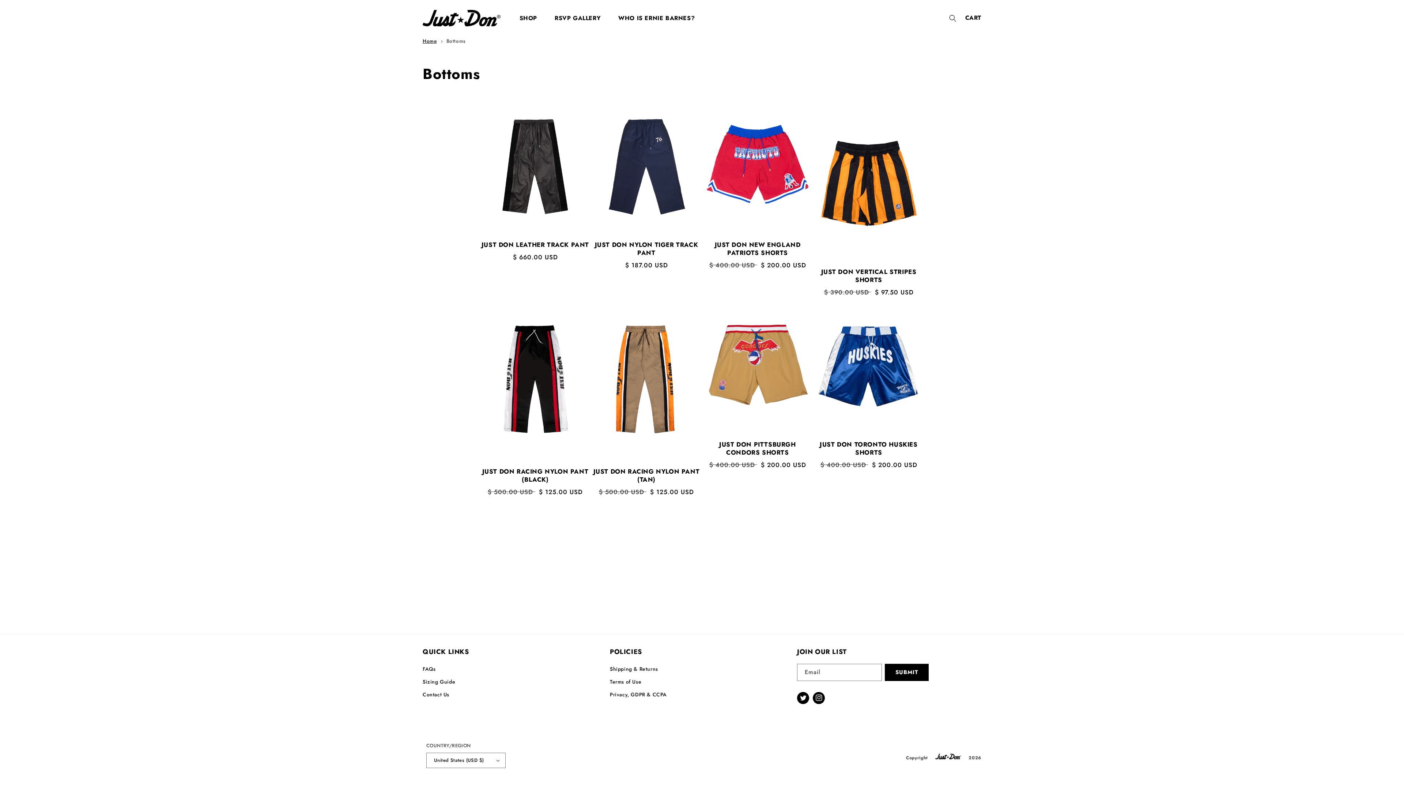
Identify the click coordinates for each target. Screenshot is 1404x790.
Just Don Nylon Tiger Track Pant (646, 249)
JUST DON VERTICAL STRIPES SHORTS (869, 276)
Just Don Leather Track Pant (535, 245)
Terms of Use (625, 681)
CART (973, 18)
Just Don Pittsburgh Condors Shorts (757, 448)
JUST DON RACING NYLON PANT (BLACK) (535, 475)
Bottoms (456, 41)
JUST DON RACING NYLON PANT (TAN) (646, 475)
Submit (906, 672)
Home (430, 41)
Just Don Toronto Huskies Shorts (868, 448)
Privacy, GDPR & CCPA (638, 694)
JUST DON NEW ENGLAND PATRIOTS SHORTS (758, 249)
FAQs (429, 669)
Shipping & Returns (634, 669)
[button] (952, 18)
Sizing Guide (439, 681)
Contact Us (436, 694)
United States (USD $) (459, 760)
